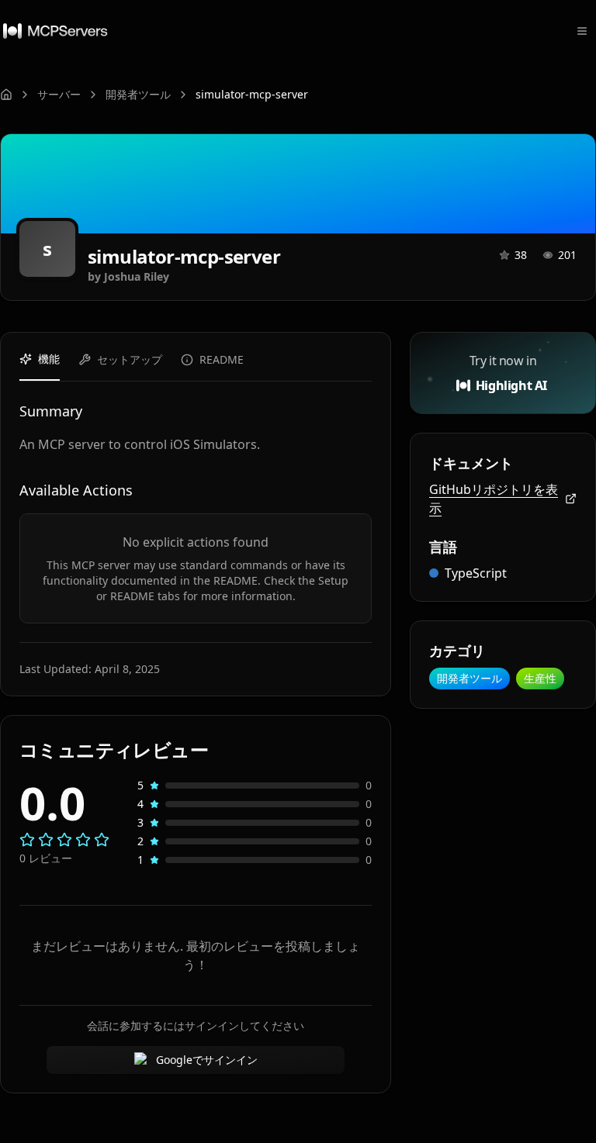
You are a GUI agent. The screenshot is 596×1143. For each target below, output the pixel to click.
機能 (49, 358)
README (221, 359)
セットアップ (129, 359)
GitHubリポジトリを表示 (493, 498)
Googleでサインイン (207, 1059)
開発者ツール (138, 94)
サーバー (59, 94)
